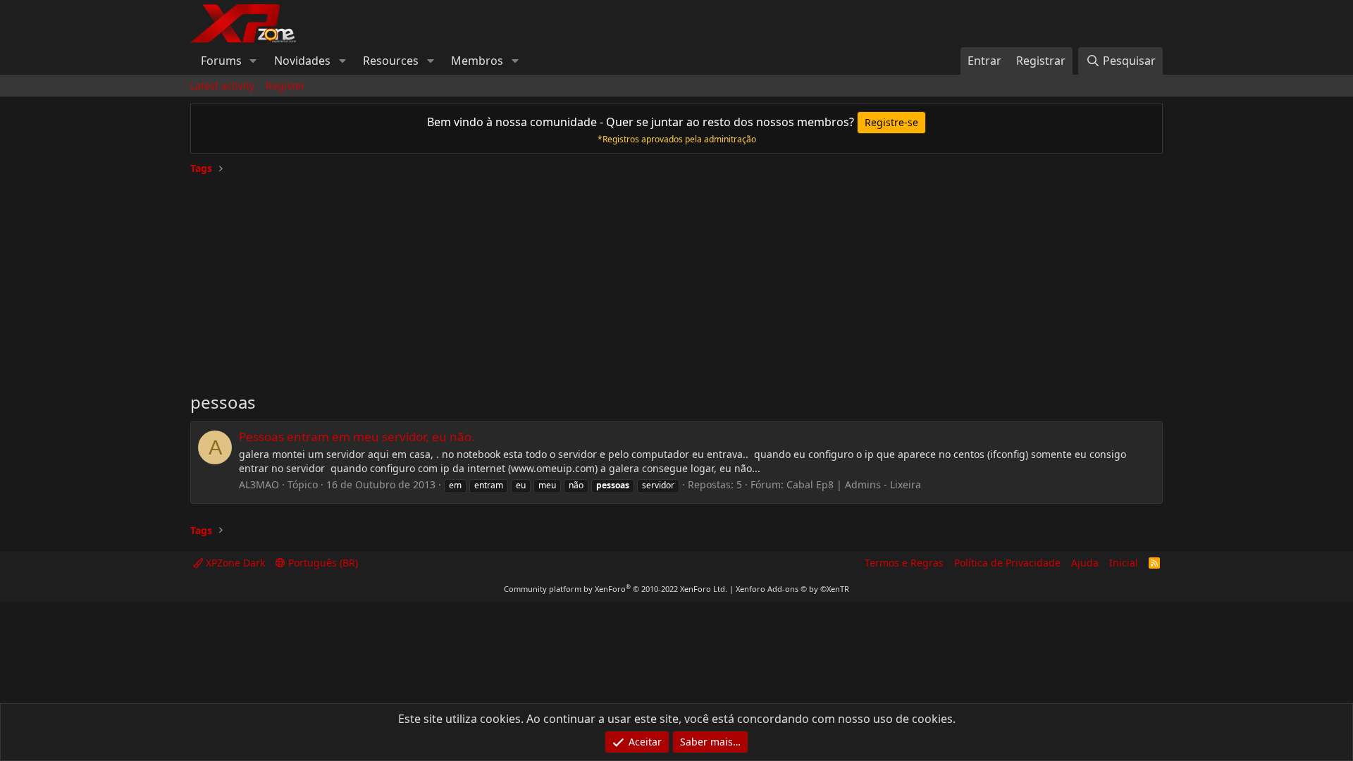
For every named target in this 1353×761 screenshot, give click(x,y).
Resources (391, 60)
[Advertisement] (676, 277)
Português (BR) (321, 562)
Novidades (302, 60)
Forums (221, 60)
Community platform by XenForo (615, 588)
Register (285, 85)
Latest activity (222, 85)
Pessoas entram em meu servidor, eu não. (357, 436)
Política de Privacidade (1007, 562)
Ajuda (1085, 562)
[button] (253, 60)
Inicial (1123, 562)
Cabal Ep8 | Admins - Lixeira (853, 484)
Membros (477, 60)
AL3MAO (259, 484)
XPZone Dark (234, 562)
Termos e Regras (904, 562)
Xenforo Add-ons (792, 588)
